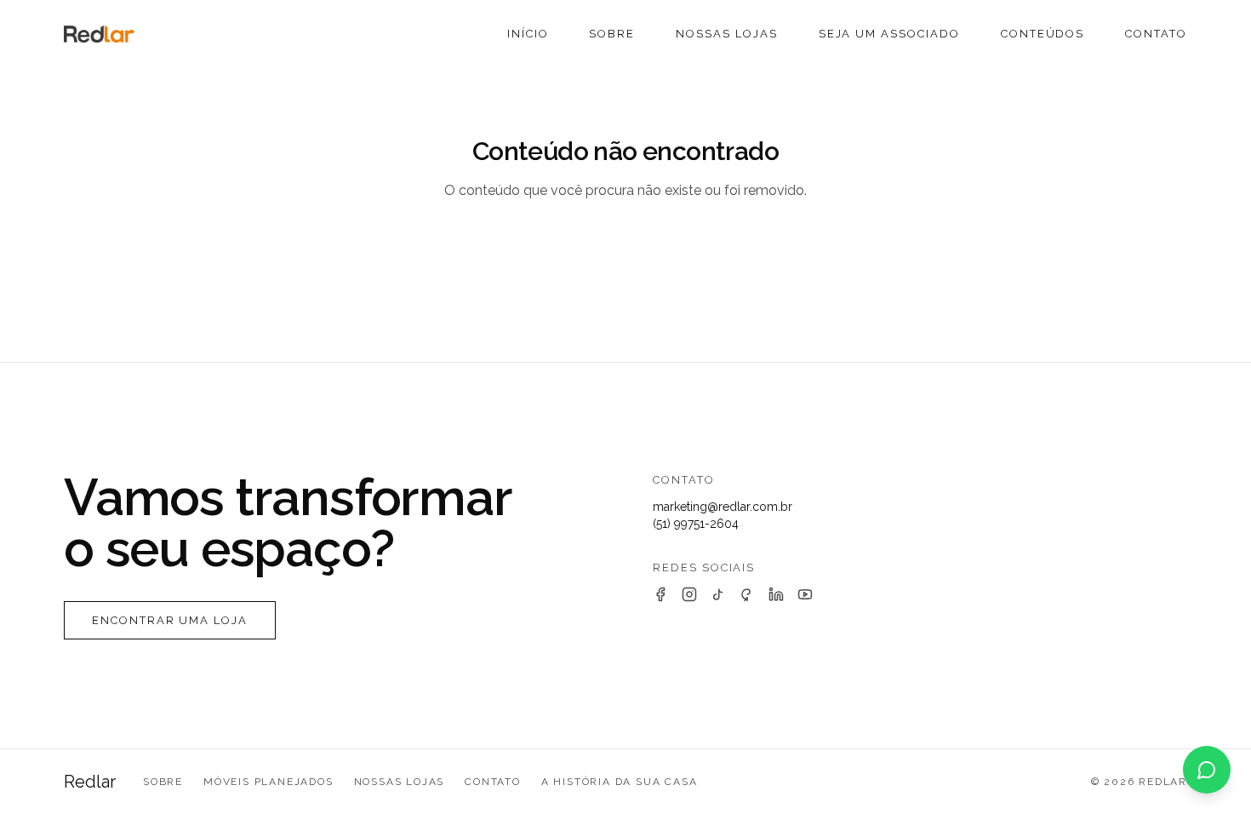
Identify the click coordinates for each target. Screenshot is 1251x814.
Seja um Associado (889, 33)
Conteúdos (1043, 33)
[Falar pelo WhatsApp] (1207, 770)
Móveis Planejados (268, 782)
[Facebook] (660, 594)
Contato (1156, 33)
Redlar (90, 781)
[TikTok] (718, 594)
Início (528, 33)
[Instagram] (689, 594)
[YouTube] (805, 594)
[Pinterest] (747, 594)
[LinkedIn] (776, 594)
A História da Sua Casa (619, 782)
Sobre (612, 33)
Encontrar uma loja (170, 620)
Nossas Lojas (726, 33)
